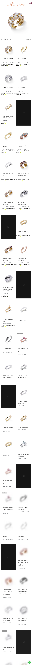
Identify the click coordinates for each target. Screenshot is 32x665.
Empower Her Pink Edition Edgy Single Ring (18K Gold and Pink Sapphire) (23, 563)
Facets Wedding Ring (8, 453)
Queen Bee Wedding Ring (8, 174)
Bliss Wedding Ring (23, 318)
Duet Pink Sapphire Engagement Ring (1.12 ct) (8, 482)
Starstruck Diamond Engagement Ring (8, 376)
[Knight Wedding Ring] (23, 222)
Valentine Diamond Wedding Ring (23, 402)
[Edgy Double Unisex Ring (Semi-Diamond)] (8, 78)
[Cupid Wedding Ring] (23, 418)
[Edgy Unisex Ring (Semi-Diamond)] (23, 193)
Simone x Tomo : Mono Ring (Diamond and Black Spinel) (8, 289)
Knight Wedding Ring (23, 231)
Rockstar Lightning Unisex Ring (8, 145)
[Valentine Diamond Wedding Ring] (23, 392)
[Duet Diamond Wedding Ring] (23, 78)
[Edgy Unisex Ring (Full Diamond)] (8, 193)
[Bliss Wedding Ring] (23, 308)
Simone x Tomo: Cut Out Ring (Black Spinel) (22, 620)
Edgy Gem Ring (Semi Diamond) (23, 145)
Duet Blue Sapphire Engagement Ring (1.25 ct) (8, 648)
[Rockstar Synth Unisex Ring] (23, 49)
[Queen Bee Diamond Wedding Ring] (8, 107)
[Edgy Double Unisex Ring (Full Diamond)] (8, 49)
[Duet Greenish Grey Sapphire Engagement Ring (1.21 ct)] (23, 443)
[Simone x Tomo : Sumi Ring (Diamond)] (8, 609)
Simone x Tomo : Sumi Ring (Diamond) (8, 619)
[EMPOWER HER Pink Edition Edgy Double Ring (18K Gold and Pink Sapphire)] (8, 580)
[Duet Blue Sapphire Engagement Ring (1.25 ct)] (8, 637)
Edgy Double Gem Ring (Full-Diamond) (23, 174)
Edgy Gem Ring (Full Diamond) (8, 259)
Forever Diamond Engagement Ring (22, 376)
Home (2, 9)
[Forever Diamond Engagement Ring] (23, 366)
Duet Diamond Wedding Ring (21, 88)
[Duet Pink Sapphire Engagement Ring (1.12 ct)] (8, 471)
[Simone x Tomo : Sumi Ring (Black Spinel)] (23, 580)
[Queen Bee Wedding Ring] (8, 164)
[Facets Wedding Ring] (8, 443)
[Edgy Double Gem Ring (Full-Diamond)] (23, 164)
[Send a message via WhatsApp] (29, 662)
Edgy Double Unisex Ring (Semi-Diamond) (8, 88)
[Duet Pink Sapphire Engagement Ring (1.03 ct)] (8, 498)
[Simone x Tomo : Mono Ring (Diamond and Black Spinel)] (8, 278)
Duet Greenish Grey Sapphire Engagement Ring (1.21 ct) (23, 454)
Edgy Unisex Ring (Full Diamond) (8, 203)
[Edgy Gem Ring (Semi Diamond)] (23, 136)
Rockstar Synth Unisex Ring (22, 59)
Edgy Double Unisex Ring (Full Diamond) (8, 59)
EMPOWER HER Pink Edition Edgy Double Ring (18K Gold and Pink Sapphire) (8, 592)
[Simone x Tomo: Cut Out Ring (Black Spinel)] (23, 609)
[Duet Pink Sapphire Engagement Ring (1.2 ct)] (23, 339)
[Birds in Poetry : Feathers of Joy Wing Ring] (8, 308)
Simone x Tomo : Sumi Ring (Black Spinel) (23, 590)
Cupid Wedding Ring (23, 427)
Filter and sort (8, 39)
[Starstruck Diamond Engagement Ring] (8, 366)
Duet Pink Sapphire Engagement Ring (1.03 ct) (8, 509)
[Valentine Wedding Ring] (8, 418)
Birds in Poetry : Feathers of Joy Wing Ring (8, 319)
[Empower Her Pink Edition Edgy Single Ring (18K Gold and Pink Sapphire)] (23, 551)
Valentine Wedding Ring (8, 428)
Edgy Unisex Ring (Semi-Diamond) (22, 203)
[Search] (27, 3)
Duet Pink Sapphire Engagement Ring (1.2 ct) (23, 350)
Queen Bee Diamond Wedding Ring (8, 117)
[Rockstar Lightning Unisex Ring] (8, 136)
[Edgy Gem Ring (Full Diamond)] (8, 249)
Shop (6, 9)
